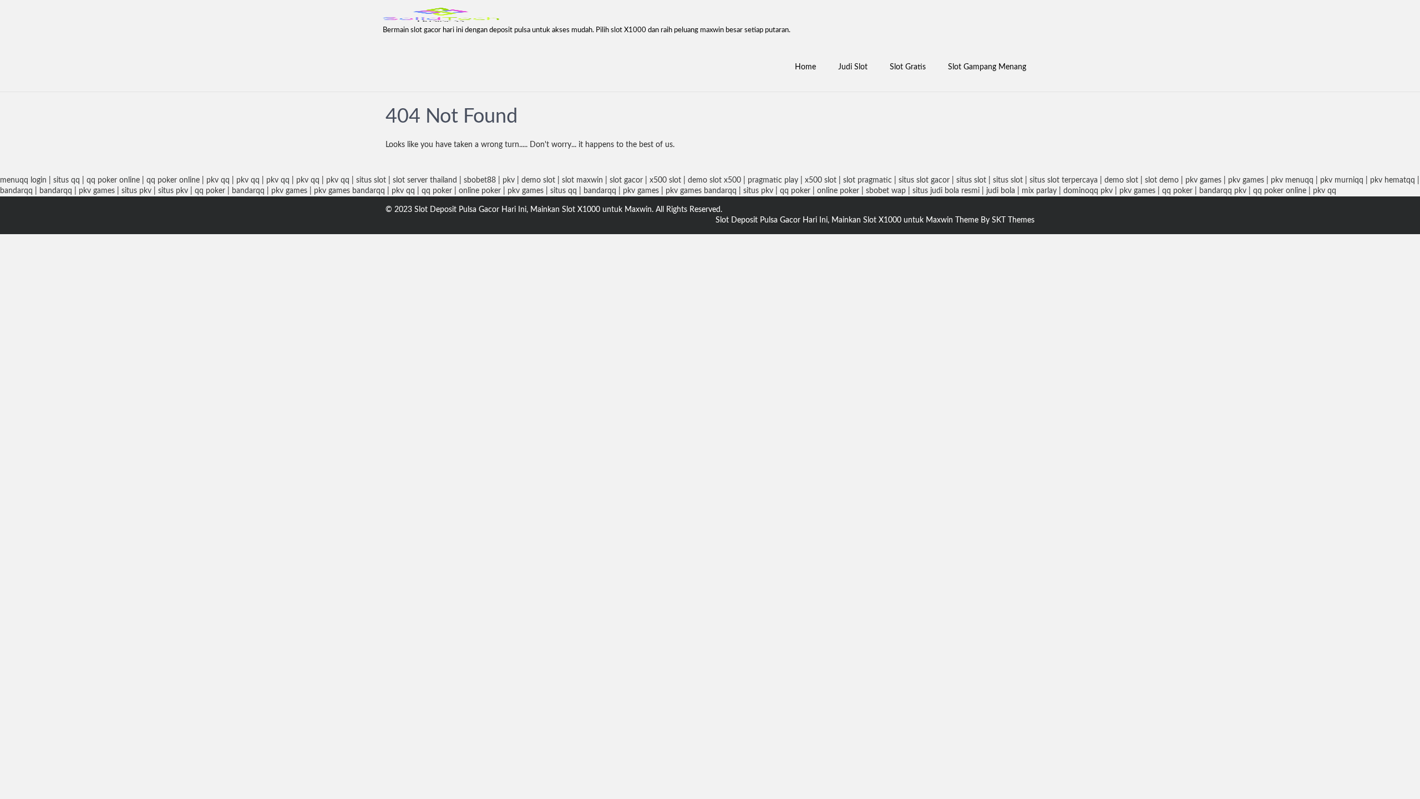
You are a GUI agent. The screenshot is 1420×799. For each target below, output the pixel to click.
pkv (509, 180)
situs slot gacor (924, 180)
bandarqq (16, 191)
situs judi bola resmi (946, 191)
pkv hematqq (1392, 180)
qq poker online (113, 180)
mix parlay (1039, 191)
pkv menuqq (1292, 180)
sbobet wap (886, 191)
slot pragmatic (867, 180)
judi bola (1000, 191)
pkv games (1203, 180)
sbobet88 (480, 180)
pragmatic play (773, 180)
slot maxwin (582, 180)
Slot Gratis (908, 67)
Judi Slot (853, 67)
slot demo (1162, 180)
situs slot (371, 180)
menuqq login (23, 180)
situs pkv (136, 191)
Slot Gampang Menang (987, 67)
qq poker (210, 191)
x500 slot (665, 180)
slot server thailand (425, 180)
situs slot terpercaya (1064, 180)
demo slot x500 (714, 180)
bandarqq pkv (1222, 191)
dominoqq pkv (1088, 191)
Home (805, 67)
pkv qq (218, 180)
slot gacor (626, 180)
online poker (480, 191)
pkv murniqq (1341, 180)
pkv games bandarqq (349, 191)
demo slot (538, 180)
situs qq (66, 180)
